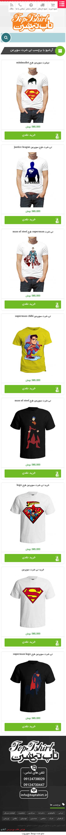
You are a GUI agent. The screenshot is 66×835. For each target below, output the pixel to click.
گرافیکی (60, 819)
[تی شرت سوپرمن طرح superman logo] (32, 686)
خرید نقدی (28, 135)
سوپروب (26, 833)
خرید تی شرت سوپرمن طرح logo (33, 485)
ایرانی (61, 813)
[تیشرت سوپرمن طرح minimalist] (32, 95)
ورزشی (6, 819)
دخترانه (41, 813)
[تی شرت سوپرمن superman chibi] (32, 348)
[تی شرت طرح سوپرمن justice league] (32, 179)
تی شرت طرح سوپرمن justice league (33, 147)
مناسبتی (33, 819)
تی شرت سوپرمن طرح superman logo (33, 654)
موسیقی (24, 819)
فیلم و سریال (9, 813)
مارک (51, 819)
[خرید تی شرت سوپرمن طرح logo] (32, 517)
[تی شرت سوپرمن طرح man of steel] (32, 433)
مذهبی (43, 819)
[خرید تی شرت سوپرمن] (32, 602)
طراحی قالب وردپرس (16, 829)
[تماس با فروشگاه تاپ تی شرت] (33, 782)
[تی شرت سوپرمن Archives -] (33, 22)
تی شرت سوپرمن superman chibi (33, 316)
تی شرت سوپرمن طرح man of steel (33, 400)
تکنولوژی (51, 813)
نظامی (15, 819)
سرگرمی (31, 813)
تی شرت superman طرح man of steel (33, 232)
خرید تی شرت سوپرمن (33, 569)
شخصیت (21, 813)
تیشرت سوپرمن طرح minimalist (32, 63)
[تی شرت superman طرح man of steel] (32, 264)
